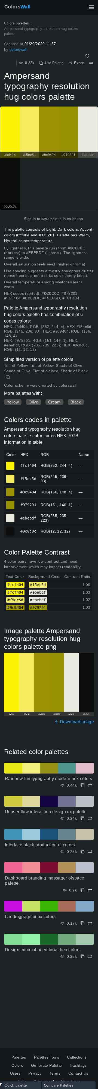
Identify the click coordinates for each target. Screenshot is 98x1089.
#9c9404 (10, 489)
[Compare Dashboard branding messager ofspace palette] (90, 890)
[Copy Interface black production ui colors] (82, 851)
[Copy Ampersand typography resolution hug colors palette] (8, 377)
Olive (33, 402)
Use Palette (53, 63)
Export (78, 63)
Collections (77, 1057)
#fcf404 (10, 463)
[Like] (87, 56)
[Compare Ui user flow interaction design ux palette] (90, 818)
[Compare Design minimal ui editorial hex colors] (90, 956)
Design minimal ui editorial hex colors (43, 949)
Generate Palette (46, 1065)
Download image (76, 721)
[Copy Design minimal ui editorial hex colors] (82, 956)
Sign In (30, 219)
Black (76, 402)
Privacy (34, 1073)
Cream (54, 402)
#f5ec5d (10, 476)
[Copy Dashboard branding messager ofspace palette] (82, 890)
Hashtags (78, 1065)
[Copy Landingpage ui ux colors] (82, 923)
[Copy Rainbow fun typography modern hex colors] (82, 785)
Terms (55, 1073)
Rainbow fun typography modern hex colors (48, 778)
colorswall (18, 49)
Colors (17, 7)
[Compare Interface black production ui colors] (90, 851)
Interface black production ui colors (40, 845)
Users (15, 1073)
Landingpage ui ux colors (30, 916)
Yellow (13, 402)
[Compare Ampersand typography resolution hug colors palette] (91, 63)
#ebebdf (10, 515)
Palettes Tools (46, 1057)
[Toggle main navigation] (91, 7)
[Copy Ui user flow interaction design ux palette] (82, 818)
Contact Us (78, 1073)
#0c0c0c (10, 529)
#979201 (10, 502)
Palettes (18, 1057)
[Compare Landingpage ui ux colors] (90, 923)
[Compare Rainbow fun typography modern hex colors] (90, 785)
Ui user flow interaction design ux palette (46, 811)
